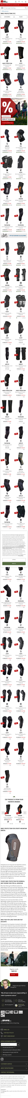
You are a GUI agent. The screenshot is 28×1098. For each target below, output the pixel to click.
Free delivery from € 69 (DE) (8, 1000)
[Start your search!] (25, 8)
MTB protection (5, 11)
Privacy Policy (20, 555)
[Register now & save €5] (14, 964)
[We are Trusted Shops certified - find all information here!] (16, 1005)
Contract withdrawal (7, 1072)
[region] (14, 549)
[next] (25, 812)
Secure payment (9, 1004)
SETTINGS (14, 559)
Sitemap (4, 1091)
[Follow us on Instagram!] (3, 1059)
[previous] (3, 812)
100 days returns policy (21, 1000)
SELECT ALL (14, 563)
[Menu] (2, 7)
